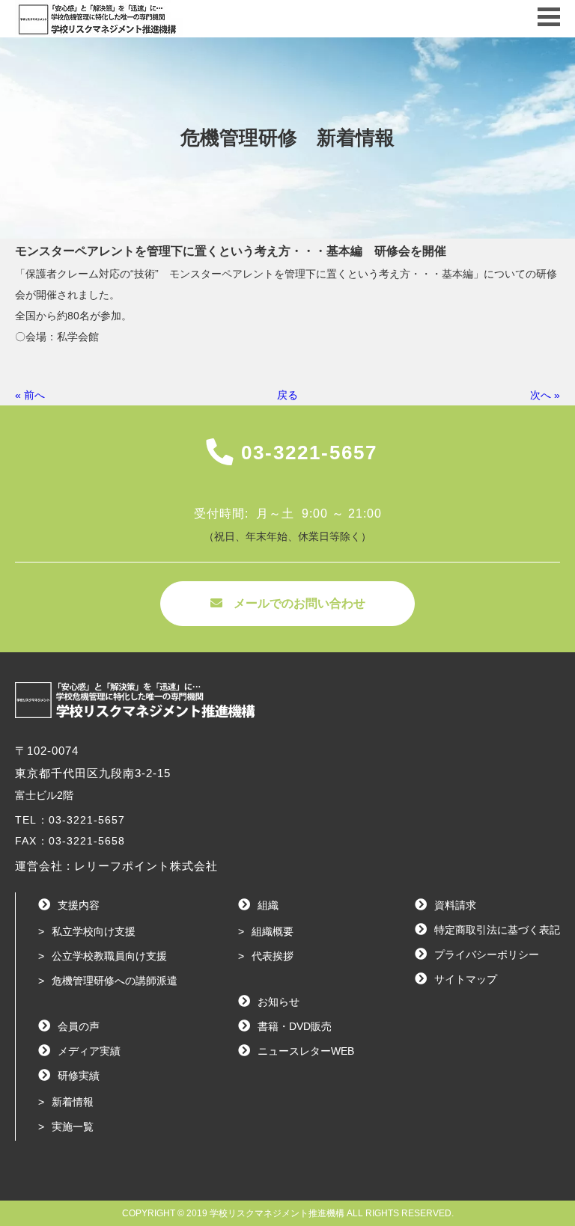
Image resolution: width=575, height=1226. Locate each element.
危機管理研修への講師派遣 (114, 981)
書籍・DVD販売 (295, 1026)
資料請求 (455, 905)
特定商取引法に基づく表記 (497, 930)
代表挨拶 (272, 956)
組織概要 (272, 931)
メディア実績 (89, 1051)
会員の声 (79, 1026)
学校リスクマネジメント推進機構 (277, 1213)
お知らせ (278, 1002)
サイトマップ (465, 979)
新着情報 (73, 1102)
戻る (287, 395)
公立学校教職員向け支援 (109, 956)
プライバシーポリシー (486, 954)
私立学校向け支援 (94, 931)
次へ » (545, 395)
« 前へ (30, 395)
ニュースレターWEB (306, 1051)
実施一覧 (73, 1126)
